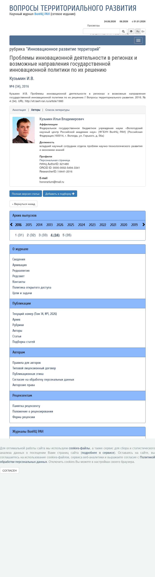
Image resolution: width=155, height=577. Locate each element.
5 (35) (67, 234)
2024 (81, 225)
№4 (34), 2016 (19, 86)
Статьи (16, 336)
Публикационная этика (27, 374)
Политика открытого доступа (31, 287)
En (143, 31)
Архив (16, 320)
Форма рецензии (23, 417)
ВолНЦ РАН (42, 14)
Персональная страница (55, 160)
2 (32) (31, 234)
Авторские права (23, 385)
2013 (49, 225)
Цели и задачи (22, 293)
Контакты (18, 282)
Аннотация (19, 110)
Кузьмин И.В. (21, 78)
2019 (134, 225)
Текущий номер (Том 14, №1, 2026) (34, 314)
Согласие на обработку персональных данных (43, 380)
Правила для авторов (26, 363)
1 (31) (19, 234)
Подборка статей (23, 342)
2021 (113, 225)
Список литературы (57, 110)
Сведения (18, 259)
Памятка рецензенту (26, 406)
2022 (103, 225)
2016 (18, 225)
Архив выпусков (24, 215)
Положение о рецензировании (32, 411)
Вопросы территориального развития (72, 8)
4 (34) (55, 234)
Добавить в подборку (58, 193)
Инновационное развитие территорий (63, 49)
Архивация (19, 265)
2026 (60, 225)
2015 (29, 225)
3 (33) (43, 234)
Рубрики (18, 325)
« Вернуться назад (23, 204)
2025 (70, 225)
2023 (92, 225)
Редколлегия (20, 271)
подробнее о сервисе (98, 452)
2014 (39, 225)
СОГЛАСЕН (9, 470)
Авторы (35, 110)
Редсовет (18, 276)
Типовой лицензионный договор (34, 368)
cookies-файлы (79, 448)
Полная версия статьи (26, 193)
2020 (123, 225)
